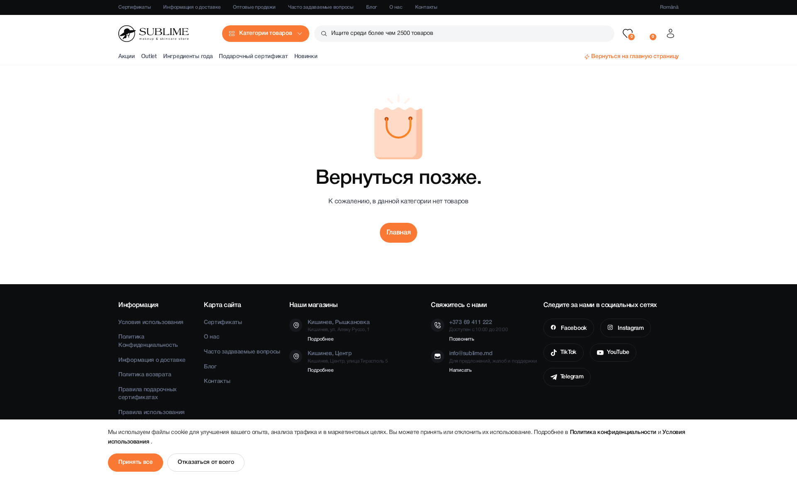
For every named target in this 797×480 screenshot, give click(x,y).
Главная (398, 233)
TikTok (568, 352)
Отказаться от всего (206, 462)
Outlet (149, 56)
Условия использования (150, 322)
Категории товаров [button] (265, 33)
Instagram (630, 328)
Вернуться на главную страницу (635, 56)
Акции (126, 56)
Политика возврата (144, 375)
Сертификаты (134, 7)
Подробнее (321, 339)
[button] (627, 33)
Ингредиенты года (188, 56)
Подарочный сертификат (253, 56)
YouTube (618, 352)
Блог (371, 7)
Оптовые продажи (254, 7)
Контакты (426, 7)
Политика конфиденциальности (614, 432)
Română (669, 7)
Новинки (306, 56)
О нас (396, 7)
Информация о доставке (191, 7)
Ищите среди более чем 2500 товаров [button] (382, 33)
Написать (460, 370)
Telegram (572, 377)
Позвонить (461, 339)
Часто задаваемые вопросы (321, 7)
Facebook (573, 328)
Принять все (135, 462)
